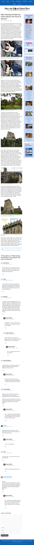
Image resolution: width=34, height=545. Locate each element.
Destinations (18, 1)
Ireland (6, 81)
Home (3, 1)
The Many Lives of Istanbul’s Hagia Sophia (29, 139)
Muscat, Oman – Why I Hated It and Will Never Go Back (29, 130)
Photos (30, 1)
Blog (13, 1)
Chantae (5, 425)
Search (30, 50)
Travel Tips (25, 1)
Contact (19, 4)
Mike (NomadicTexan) (7, 476)
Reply (3, 274)
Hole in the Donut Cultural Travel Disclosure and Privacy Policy (17, 543)
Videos (14, 4)
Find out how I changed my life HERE (28, 38)
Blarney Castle (16, 24)
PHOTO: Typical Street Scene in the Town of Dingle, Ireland (12, 250)
